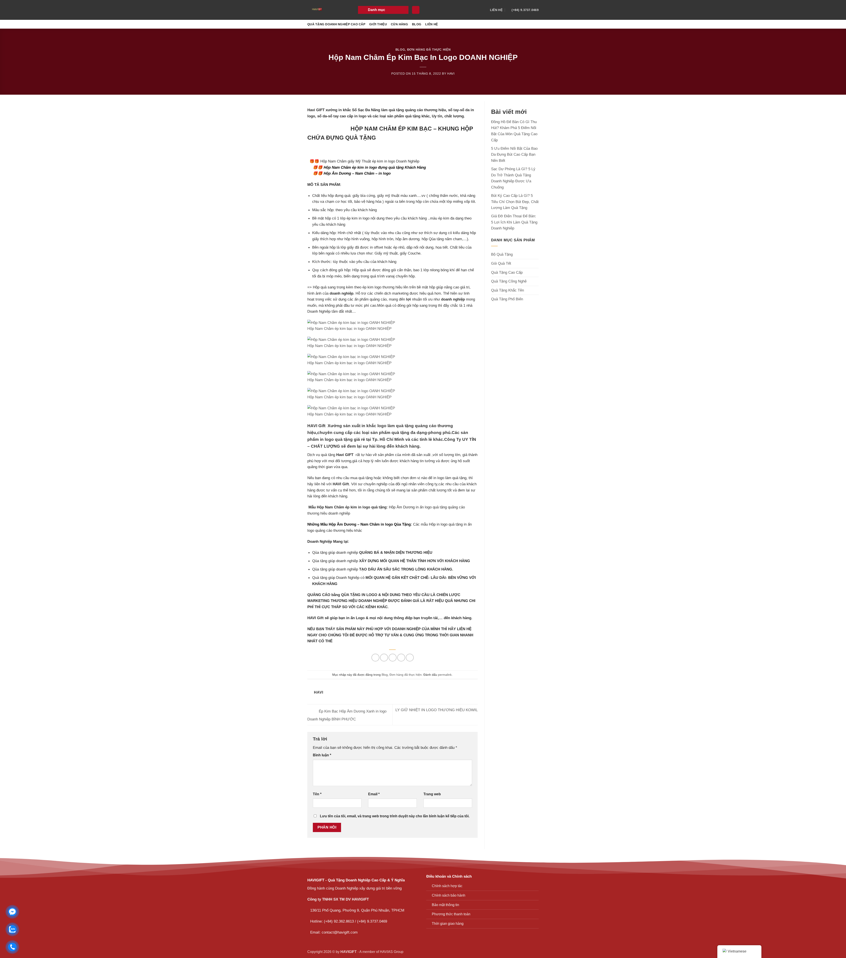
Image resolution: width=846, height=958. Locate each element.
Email (374, 794)
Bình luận (322, 755)
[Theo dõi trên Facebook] (511, 24)
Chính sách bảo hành (448, 895)
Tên (317, 794)
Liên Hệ (431, 24)
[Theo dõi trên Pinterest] (536, 24)
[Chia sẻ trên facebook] (375, 658)
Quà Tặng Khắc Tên (507, 290)
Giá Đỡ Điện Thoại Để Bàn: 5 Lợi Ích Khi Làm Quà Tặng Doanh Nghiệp (514, 222)
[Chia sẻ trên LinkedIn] (410, 658)
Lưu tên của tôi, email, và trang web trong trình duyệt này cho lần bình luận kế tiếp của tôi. (394, 816)
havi (451, 73)
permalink (445, 674)
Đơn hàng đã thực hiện (429, 49)
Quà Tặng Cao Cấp (507, 272)
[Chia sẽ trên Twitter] (384, 658)
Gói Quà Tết (501, 263)
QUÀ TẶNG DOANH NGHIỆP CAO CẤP (336, 24)
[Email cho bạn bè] (393, 658)
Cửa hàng (399, 24)
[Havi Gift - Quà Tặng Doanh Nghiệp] (329, 10)
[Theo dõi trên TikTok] (523, 24)
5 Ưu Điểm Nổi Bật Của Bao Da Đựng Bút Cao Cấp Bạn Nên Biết (514, 154)
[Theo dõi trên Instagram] (517, 24)
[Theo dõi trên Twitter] (529, 24)
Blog (416, 24)
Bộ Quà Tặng (502, 254)
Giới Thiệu (378, 24)
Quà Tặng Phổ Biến (507, 299)
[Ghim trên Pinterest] (401, 658)
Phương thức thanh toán (451, 914)
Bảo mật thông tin (445, 905)
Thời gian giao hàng (448, 923)
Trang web (432, 794)
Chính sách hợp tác (447, 886)
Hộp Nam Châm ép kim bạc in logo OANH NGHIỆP (349, 328)
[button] (383, 10)
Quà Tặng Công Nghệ (509, 281)
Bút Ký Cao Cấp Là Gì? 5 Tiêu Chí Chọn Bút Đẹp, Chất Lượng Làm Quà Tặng (515, 201)
